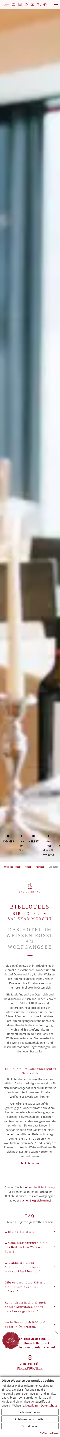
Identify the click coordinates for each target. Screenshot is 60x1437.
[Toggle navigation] (56, 4)
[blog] (21, 4)
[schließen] (57, 1333)
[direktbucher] (11, 1340)
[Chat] (44, 4)
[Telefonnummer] (39, 4)
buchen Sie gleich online (35, 1200)
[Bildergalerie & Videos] (15, 4)
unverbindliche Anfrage (40, 1187)
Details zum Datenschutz (41, 1405)
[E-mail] (34, 4)
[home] (27, 4)
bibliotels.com (30, 1163)
